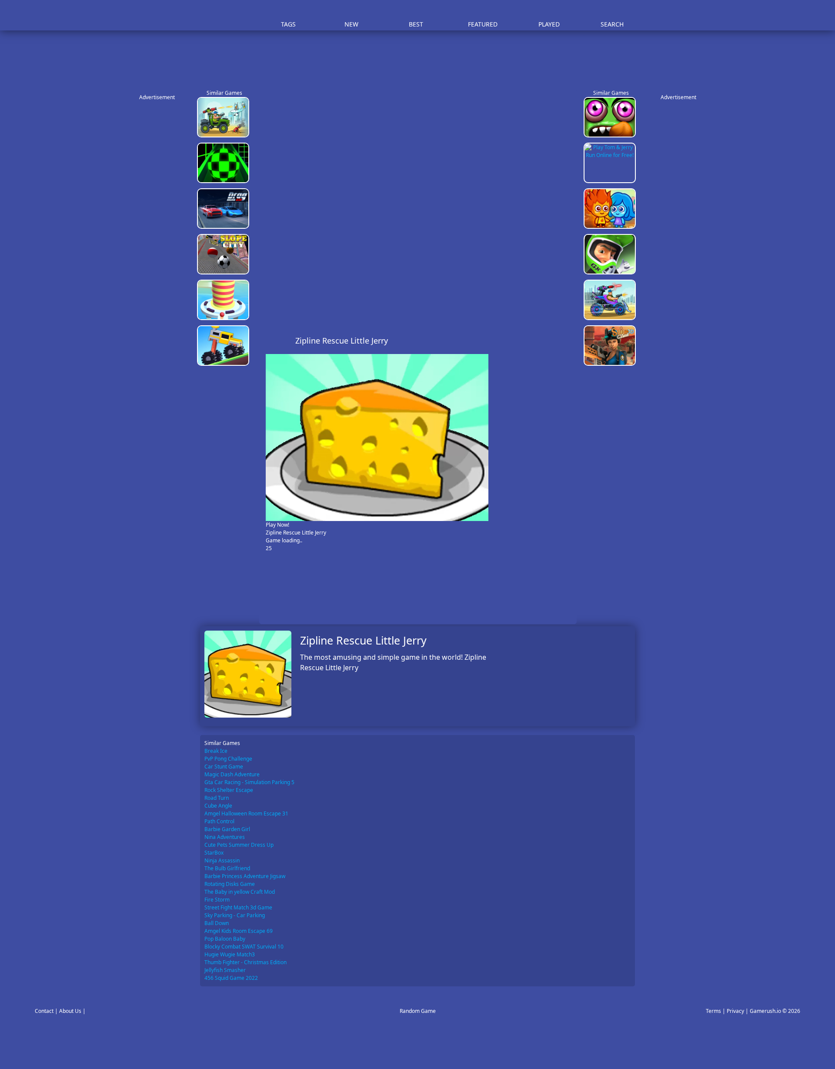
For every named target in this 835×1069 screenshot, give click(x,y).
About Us (70, 1011)
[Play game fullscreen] (550, 340)
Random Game (418, 1011)
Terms (713, 1011)
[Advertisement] (422, 56)
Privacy (735, 1011)
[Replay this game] (565, 340)
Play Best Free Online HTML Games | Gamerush (224, 15)
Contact (44, 1011)
